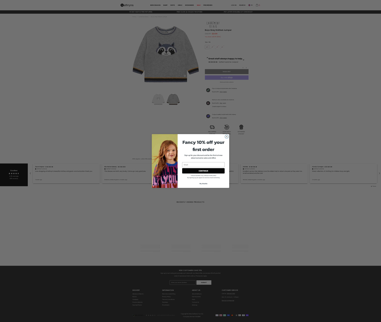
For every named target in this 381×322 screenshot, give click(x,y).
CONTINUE (203, 170)
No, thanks (203, 183)
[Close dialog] (226, 136)
